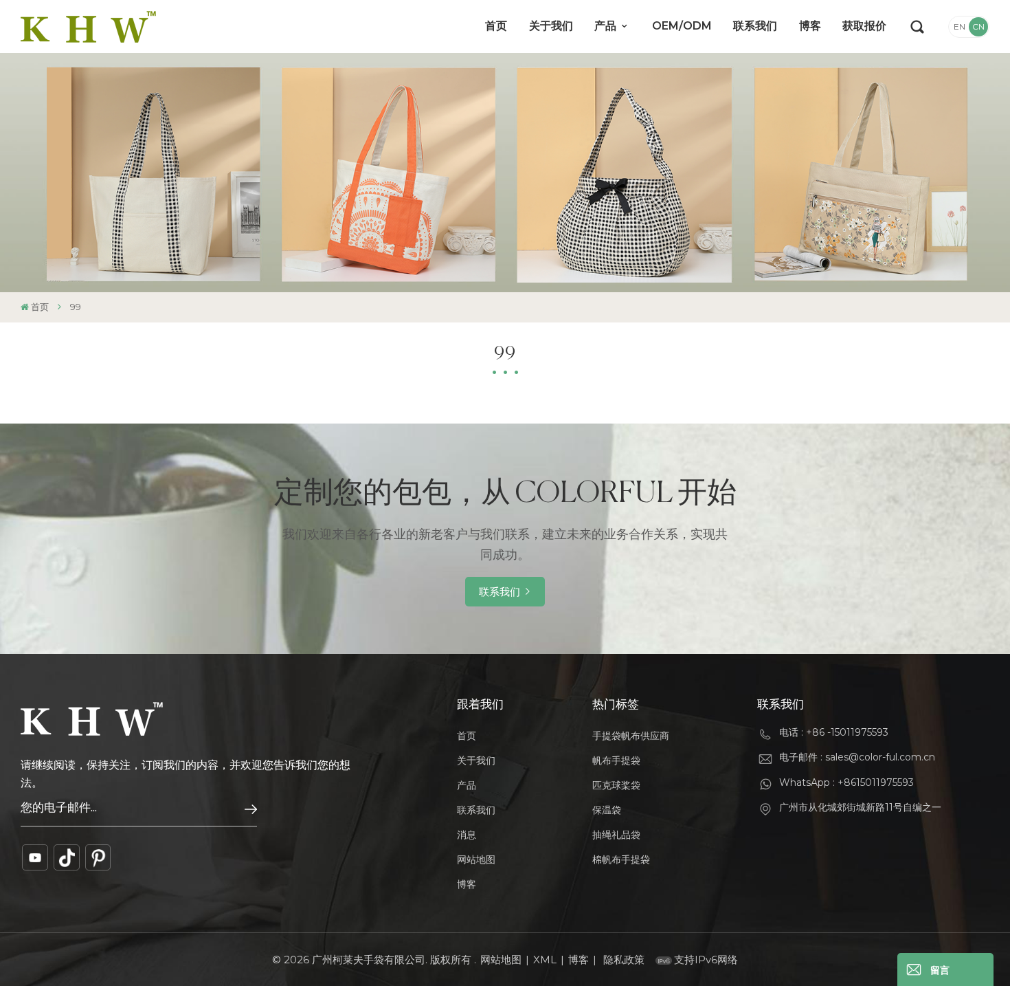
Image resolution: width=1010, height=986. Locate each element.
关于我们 (551, 25)
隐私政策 (623, 959)
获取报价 (864, 25)
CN (978, 26)
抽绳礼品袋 (616, 835)
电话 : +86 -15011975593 (833, 732)
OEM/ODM (682, 25)
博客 (810, 25)
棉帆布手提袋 (621, 859)
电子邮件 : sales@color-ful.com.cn (857, 757)
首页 (496, 25)
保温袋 (606, 810)
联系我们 (755, 25)
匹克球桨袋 (616, 785)
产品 (606, 25)
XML (545, 959)
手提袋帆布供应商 (630, 736)
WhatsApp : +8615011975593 (846, 782)
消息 (466, 835)
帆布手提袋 (616, 760)
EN (959, 26)
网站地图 (476, 859)
